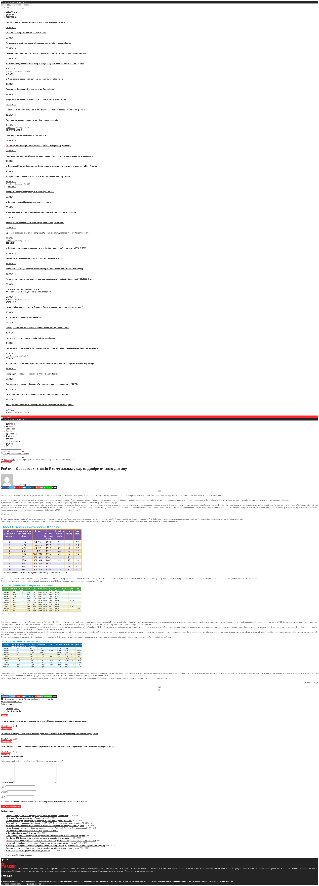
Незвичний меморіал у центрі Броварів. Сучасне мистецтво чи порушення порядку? (44, 307)
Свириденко (26, 32)
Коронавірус (103, 881)
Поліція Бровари (42, 881)
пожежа (112, 881)
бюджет (222, 881)
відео (33, 881)
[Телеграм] (159, 491)
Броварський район (22, 881)
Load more (5, 754)
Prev (8, 71)
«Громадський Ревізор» (35, 884)
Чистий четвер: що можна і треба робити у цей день (30, 338)
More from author (14, 711)
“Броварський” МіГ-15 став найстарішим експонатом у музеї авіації (37, 327)
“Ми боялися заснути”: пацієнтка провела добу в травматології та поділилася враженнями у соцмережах (49, 733)
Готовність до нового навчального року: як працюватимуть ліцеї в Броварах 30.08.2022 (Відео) (50, 279)
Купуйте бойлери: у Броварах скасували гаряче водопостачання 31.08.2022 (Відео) (44, 268)
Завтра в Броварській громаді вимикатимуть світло (30, 191)
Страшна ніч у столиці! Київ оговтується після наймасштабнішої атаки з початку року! (42, 848)
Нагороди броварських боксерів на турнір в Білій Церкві (32, 374)
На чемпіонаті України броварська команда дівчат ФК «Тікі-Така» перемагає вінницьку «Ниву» (50, 363)
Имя (3, 787)
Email (4, 792)
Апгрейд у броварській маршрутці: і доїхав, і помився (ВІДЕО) (34, 258)
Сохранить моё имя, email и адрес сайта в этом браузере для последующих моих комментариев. (45, 801)
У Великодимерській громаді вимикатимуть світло (29, 202)
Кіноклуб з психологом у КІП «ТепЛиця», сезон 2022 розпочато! (35, 222)
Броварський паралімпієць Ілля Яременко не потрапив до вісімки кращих (40, 404)
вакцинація (140, 881)
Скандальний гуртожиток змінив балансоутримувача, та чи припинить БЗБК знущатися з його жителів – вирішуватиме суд (58, 746)
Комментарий (7, 782)
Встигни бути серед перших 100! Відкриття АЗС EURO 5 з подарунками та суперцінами (46, 53)
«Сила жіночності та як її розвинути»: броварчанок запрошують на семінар (41, 212)
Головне (4, 715)
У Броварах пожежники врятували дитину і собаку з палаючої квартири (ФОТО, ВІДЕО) (46, 248)
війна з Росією (92, 881)
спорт (147, 881)
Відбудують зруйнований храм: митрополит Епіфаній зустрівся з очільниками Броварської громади (52, 348)
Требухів (154, 881)
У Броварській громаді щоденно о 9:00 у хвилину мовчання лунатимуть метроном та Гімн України (51, 166)
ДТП (51, 881)
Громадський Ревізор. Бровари (19, 855)
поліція (183, 881)
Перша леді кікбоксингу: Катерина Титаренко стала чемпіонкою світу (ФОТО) (42, 384)
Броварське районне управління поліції (69, 881)
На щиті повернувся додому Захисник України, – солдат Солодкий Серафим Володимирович (46, 828)
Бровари (10, 881)
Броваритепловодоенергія (169, 881)
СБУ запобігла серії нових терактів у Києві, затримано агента (32, 830)
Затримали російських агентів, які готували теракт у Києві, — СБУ (36, 99)
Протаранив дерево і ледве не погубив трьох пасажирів (32, 120)
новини (4, 881)
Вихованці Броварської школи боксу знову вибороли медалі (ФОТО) (37, 394)
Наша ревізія (9, 459)
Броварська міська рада (126, 881)
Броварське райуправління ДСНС (200, 881)
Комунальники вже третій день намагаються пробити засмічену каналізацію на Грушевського (49, 156)
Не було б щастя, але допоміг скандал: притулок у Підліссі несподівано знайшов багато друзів (44, 721)
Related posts (12, 708)
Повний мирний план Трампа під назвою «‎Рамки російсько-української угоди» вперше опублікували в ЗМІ (51, 840)
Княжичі (229, 881)
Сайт (3, 796)
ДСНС (216, 881)
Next (12, 71)
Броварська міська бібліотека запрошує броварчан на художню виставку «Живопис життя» (48, 233)
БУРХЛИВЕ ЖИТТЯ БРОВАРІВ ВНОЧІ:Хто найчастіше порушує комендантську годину (28, 290)
